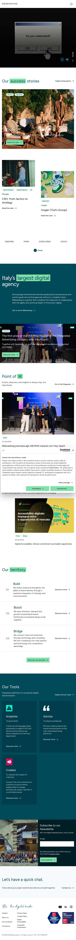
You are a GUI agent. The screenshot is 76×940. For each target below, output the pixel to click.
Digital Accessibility (21, 921)
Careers (5, 913)
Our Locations (7, 922)
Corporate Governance (21, 926)
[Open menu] (71, 4)
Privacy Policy (22, 913)
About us (5, 917)
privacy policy (55, 854)
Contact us (6, 926)
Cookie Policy (53, 468)
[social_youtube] (60, 907)
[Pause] (62, 59)
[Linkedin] (65, 907)
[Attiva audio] (67, 59)
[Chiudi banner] (73, 450)
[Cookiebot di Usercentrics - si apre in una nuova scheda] (61, 450)
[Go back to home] (9, 3)
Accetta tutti (62, 489)
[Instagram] (71, 907)
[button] (38, 241)
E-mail (42, 839)
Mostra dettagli (64, 482)
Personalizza (36, 489)
